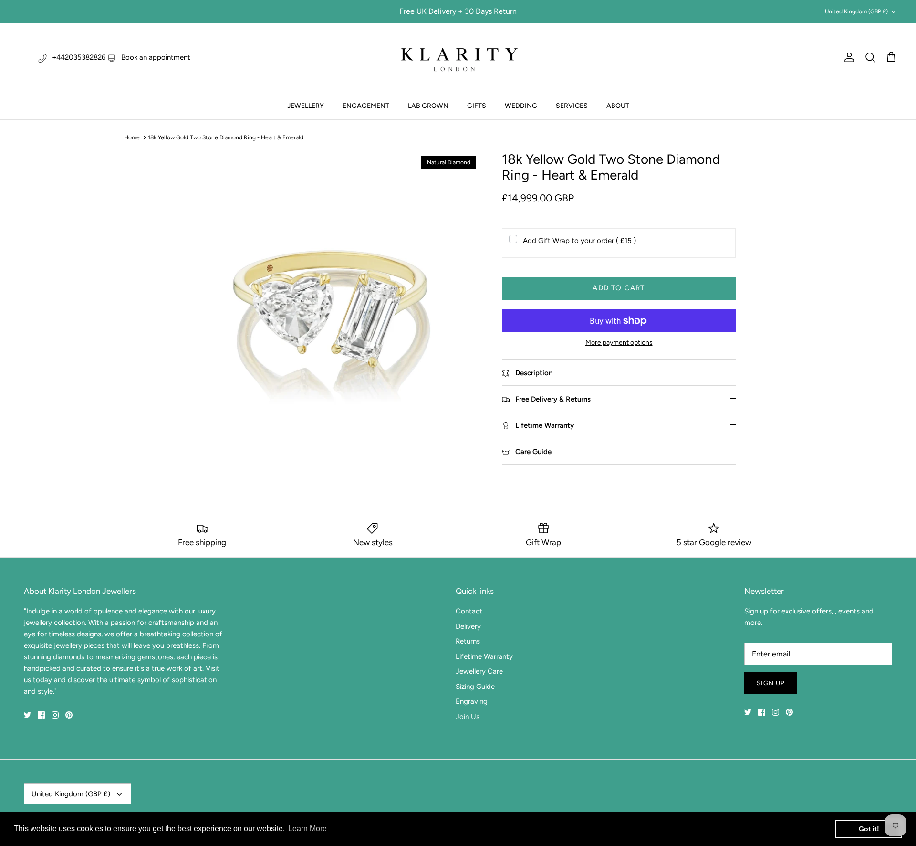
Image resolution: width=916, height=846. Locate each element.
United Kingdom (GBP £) (856, 11)
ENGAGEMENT (366, 106)
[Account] (847, 57)
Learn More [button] (307, 829)
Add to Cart (619, 288)
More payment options (619, 343)
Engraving (472, 701)
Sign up (771, 683)
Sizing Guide (475, 686)
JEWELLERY (305, 106)
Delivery (468, 626)
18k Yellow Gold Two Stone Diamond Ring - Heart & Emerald (225, 137)
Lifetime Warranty (484, 656)
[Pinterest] (69, 715)
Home (132, 137)
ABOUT (617, 106)
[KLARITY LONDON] (458, 57)
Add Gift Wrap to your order (579, 240)
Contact (469, 611)
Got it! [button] (869, 829)
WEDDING (521, 106)
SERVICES (572, 106)
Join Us (467, 716)
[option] (330, 301)
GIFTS (476, 106)
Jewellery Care (479, 671)
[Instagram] (55, 715)
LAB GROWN (428, 106)
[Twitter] (27, 715)
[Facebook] (41, 715)
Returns (468, 641)
